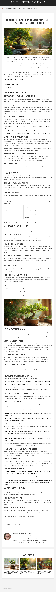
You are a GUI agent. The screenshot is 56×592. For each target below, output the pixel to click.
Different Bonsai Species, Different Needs (15, 82)
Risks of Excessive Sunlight (12, 87)
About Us (26, 589)
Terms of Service (33, 589)
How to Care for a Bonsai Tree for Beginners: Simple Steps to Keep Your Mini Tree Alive (11, 572)
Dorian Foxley (16, 525)
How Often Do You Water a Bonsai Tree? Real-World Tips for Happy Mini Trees (44, 572)
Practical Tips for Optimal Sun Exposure (15, 92)
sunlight (14, 516)
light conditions (30, 516)
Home (2, 8)
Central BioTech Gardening (28, 2)
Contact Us (48, 589)
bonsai (8, 516)
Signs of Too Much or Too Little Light (14, 90)
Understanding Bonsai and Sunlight (14, 79)
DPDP (53, 589)
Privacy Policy (41, 589)
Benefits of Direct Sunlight (11, 84)
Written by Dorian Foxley (22, 534)
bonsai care (22, 516)
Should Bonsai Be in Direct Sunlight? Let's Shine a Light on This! (27, 572)
